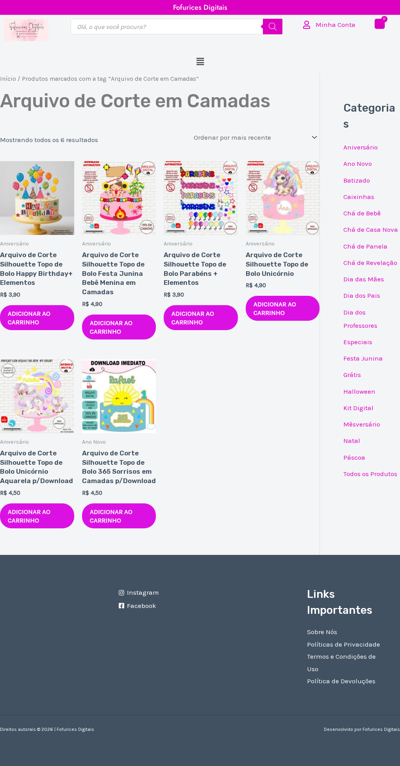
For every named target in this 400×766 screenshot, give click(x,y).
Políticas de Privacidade (343, 644)
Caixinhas (358, 197)
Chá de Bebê (362, 213)
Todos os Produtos (370, 474)
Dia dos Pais (361, 295)
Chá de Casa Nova (370, 229)
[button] (200, 62)
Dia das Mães (363, 279)
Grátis (352, 375)
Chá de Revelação (370, 263)
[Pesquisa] (272, 26)
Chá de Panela (365, 246)
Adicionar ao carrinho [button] (29, 317)
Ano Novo (357, 163)
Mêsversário (361, 424)
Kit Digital (358, 408)
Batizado (356, 180)
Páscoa (354, 457)
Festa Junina (363, 358)
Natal (351, 440)
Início (8, 78)
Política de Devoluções (341, 681)
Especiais (357, 342)
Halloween (359, 391)
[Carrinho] (380, 24)
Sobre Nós (322, 632)
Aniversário (360, 147)
